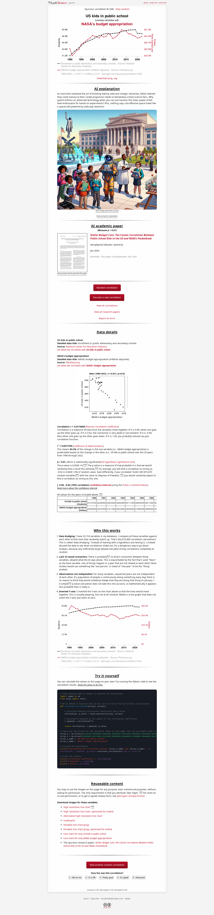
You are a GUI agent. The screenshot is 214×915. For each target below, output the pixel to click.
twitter (127, 898)
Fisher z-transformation (135, 484)
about (146, 2)
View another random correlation (107, 864)
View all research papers (107, 311)
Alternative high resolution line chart (82, 815)
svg (115, 78)
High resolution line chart (76, 807)
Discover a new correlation (107, 297)
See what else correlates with (83, 349)
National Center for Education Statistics (86, 346)
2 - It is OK (91, 877)
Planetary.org (73, 362)
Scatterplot (69, 820)
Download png (104, 78)
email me (153, 2)
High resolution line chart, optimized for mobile (88, 811)
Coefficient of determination (88, 445)
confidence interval (100, 484)
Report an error (107, 318)
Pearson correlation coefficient (102, 426)
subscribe (162, 2)
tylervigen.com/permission (131, 795)
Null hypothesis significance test (117, 461)
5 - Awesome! (139, 877)
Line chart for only (84, 833)
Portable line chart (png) (76, 824)
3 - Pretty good (106, 877)
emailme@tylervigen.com (112, 898)
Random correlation (107, 287)
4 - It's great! (123, 877)
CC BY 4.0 (107, 908)
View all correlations (107, 305)
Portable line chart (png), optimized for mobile (87, 829)
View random (122, 9)
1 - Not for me (75, 877)
